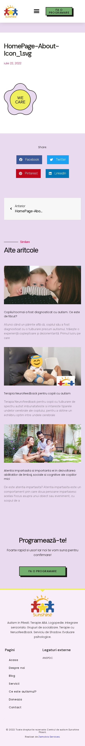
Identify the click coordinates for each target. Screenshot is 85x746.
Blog (12, 676)
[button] (36, 11)
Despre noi (17, 668)
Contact (15, 707)
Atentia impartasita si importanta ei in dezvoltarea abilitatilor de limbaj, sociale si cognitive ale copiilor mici (40, 475)
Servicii (14, 684)
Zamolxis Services (49, 736)
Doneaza (15, 699)
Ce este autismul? (23, 692)
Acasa (13, 660)
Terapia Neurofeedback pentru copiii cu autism (37, 393)
